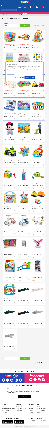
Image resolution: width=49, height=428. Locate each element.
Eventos (39, 412)
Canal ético (31, 414)
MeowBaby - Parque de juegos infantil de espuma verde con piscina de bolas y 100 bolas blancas (23, 299)
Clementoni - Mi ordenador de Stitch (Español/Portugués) (8, 115)
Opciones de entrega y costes (8, 408)
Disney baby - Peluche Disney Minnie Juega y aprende (9, 138)
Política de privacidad (12, 392)
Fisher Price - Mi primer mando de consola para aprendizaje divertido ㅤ (9, 276)
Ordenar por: (6, 23)
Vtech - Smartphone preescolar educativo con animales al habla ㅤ (37, 276)
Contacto (3, 407)
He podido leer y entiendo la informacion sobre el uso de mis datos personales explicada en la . (23, 392)
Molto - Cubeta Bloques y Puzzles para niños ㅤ (37, 161)
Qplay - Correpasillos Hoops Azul (22, 230)
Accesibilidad (4, 414)
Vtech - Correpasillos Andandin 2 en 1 (36, 46)
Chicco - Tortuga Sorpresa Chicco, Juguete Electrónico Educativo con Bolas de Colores (37, 184)
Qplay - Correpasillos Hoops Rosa (8, 230)
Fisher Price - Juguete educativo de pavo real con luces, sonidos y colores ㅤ (23, 161)
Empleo (31, 410)
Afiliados (31, 412)
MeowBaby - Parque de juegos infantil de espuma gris (37, 322)
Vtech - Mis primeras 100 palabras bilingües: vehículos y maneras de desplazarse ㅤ (9, 207)
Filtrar (25, 25)
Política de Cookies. (31, 73)
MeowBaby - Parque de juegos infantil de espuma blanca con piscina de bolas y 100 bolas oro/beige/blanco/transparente (38, 299)
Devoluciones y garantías (21, 408)
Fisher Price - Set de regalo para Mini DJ (22, 115)
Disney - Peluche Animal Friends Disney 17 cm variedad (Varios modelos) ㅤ (37, 230)
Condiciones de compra (42, 407)
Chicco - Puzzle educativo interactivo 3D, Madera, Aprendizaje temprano (9, 184)
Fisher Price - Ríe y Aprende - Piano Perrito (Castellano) (37, 115)
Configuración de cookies (19, 77)
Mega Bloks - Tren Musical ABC (22, 138)
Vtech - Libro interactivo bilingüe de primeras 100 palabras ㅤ (9, 299)
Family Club (19, 410)
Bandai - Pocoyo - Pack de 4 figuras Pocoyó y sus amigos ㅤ (9, 253)
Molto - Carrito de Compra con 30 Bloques (37, 138)
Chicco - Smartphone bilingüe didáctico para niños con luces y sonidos (23, 184)
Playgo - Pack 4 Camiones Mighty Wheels (36, 92)
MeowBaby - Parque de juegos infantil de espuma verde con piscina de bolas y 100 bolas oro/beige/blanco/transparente (24, 322)
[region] (24, 71)
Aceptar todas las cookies (29, 77)
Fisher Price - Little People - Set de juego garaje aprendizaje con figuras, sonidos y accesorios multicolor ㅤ (23, 276)
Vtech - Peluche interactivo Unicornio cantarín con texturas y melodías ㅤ (23, 253)
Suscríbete (24, 396)
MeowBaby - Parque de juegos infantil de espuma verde (9, 322)
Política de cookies (41, 410)
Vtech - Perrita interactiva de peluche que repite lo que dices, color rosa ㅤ (37, 253)
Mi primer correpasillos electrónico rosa (23, 92)
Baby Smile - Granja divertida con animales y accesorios (23, 46)
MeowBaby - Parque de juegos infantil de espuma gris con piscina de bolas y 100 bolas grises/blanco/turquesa (9, 345)
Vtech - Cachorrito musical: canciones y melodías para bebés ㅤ (22, 207)
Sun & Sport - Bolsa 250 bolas (9, 46)
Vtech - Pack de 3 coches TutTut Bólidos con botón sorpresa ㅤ (37, 207)
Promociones (4, 412)
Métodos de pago (5, 410)
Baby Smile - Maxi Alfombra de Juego (8, 92)
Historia (31, 407)
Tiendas (31, 408)
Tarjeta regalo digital (20, 407)
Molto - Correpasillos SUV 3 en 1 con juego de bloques (9, 161)
